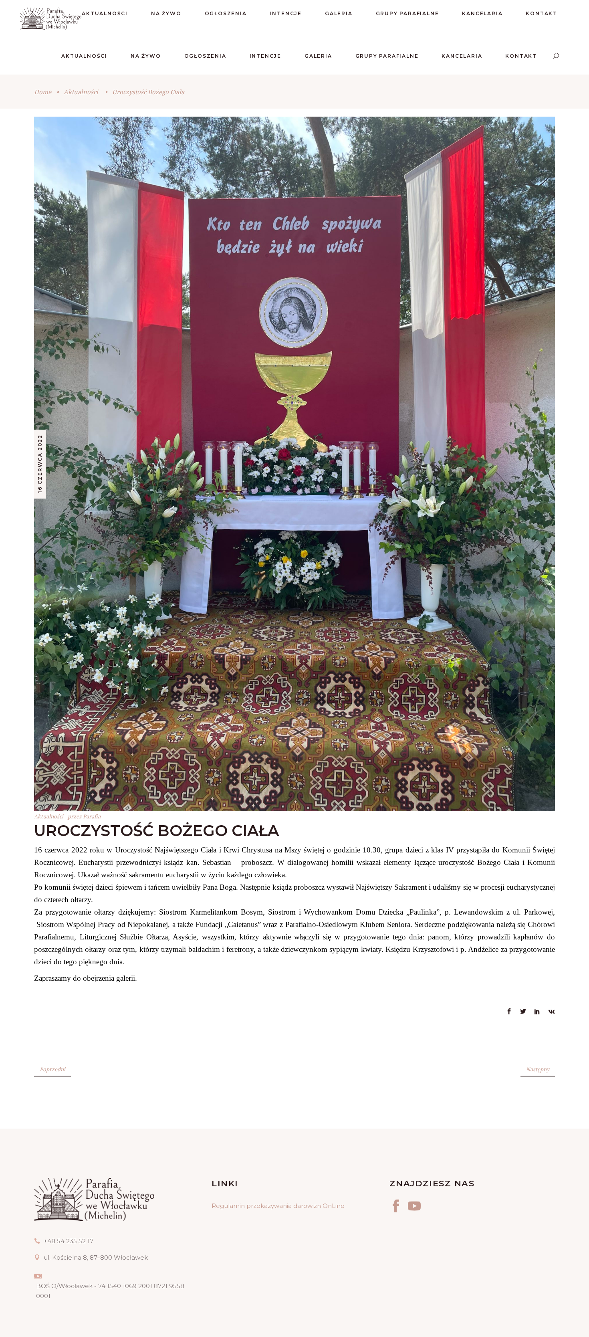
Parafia (92, 816)
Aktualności (81, 92)
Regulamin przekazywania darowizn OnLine (278, 1206)
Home (42, 92)
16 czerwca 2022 (40, 463)
